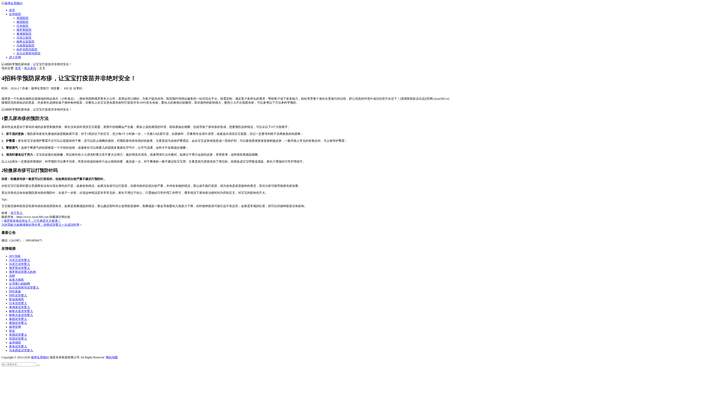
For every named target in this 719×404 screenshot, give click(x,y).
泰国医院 (22, 22)
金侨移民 (15, 342)
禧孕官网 (15, 326)
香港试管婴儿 (18, 346)
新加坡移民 (16, 299)
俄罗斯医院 (23, 29)
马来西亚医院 (25, 45)
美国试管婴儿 (18, 334)
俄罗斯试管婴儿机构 (22, 271)
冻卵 (12, 275)
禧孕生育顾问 (40, 357)
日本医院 (22, 25)
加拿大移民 (16, 279)
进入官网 (15, 57)
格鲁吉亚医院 (25, 41)
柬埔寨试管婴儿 (19, 307)
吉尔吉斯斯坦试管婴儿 (24, 287)
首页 (12, 10)
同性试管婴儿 (18, 295)
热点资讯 (30, 68)
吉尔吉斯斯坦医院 (28, 53)
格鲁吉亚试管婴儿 (21, 311)
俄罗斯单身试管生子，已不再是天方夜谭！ (32, 220)
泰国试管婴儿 (18, 319)
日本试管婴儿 (18, 303)
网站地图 (112, 357)
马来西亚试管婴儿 (21, 350)
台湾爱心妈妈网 (19, 283)
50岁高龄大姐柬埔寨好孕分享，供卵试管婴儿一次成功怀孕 (40, 224)
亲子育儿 (16, 213)
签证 (12, 330)
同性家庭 (15, 291)
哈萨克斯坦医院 (26, 49)
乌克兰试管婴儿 (19, 260)
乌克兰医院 (23, 37)
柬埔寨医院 (23, 33)
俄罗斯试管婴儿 (19, 268)
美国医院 (22, 18)
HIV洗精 (14, 256)
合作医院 (15, 14)
